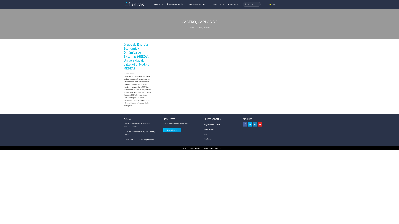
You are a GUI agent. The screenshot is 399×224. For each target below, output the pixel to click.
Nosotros (157, 4)
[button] (245, 4)
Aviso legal (183, 148)
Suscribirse (171, 130)
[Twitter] (250, 124)
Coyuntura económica (197, 4)
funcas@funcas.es (147, 140)
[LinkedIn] (255, 124)
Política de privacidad (195, 148)
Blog (206, 134)
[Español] (272, 4)
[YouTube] (260, 124)
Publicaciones (216, 4)
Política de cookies (208, 148)
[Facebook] (245, 124)
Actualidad (232, 4)
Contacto (207, 139)
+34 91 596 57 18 (131, 140)
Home (192, 28)
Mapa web (218, 148)
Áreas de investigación (175, 4)
